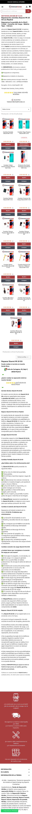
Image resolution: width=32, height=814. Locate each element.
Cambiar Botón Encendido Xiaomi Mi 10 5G (8, 266)
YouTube (12, 766)
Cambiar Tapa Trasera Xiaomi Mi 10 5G (24, 132)
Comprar (8, 148)
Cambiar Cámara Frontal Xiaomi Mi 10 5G (24, 233)
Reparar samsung (12, 797)
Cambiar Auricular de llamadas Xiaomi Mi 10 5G (24, 299)
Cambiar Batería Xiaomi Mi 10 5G (8, 199)
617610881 (22, 2)
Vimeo (19, 766)
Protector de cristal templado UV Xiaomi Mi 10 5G (24, 167)
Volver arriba (23, 357)
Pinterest (15, 766)
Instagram (23, 766)
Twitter (8, 766)
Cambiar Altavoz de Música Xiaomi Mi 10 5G (16, 332)
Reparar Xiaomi (6, 800)
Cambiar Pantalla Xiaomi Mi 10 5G (8, 132)
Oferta (24, 138)
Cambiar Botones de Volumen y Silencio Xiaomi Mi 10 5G (24, 266)
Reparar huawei (24, 797)
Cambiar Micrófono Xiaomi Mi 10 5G (8, 298)
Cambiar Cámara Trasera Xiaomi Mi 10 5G (8, 233)
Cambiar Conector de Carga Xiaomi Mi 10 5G (24, 199)
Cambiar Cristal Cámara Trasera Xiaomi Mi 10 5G (8, 167)
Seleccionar (16, 109)
